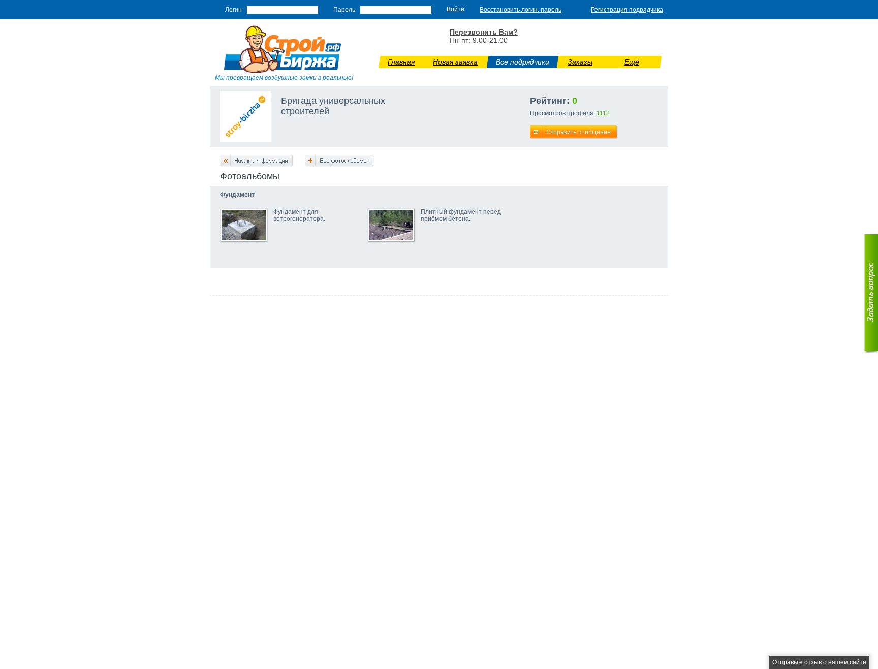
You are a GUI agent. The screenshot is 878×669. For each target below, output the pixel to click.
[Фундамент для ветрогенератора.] (244, 238)
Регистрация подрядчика (627, 9)
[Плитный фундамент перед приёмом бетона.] (391, 238)
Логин (233, 9)
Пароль (344, 9)
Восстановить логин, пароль (520, 9)
